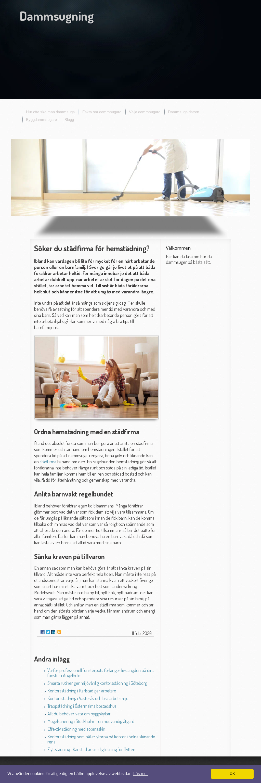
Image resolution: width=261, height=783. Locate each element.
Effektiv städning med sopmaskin (76, 729)
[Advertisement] (130, 62)
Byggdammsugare (41, 119)
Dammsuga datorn (183, 112)
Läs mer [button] (140, 774)
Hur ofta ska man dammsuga (50, 112)
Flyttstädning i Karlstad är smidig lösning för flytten (91, 749)
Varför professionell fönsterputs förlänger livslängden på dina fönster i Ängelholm (100, 672)
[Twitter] (48, 632)
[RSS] (59, 632)
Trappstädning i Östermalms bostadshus (81, 706)
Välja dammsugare (144, 112)
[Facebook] (43, 632)
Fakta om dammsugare (101, 112)
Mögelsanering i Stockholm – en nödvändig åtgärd (90, 721)
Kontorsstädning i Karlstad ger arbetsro (81, 690)
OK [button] (232, 774)
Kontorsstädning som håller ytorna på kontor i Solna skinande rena (101, 739)
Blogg (69, 119)
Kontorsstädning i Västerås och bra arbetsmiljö (87, 698)
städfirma (48, 461)
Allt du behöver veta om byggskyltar (79, 713)
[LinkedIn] (53, 632)
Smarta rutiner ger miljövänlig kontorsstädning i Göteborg (97, 683)
